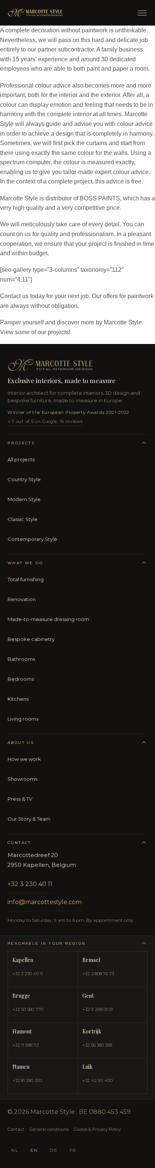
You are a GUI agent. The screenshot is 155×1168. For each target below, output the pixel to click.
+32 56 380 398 (97, 1045)
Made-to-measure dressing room (48, 619)
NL (14, 1150)
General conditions (49, 1129)
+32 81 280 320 (27, 1080)
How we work (24, 759)
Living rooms (23, 719)
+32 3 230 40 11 (30, 884)
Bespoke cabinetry (31, 639)
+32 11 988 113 (25, 1045)
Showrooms (22, 779)
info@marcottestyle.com (45, 902)
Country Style (24, 479)
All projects (21, 459)
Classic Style (23, 519)
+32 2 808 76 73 (98, 973)
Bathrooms (21, 659)
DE (53, 1150)
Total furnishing (26, 579)
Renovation (22, 599)
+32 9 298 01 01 (97, 1009)
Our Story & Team (29, 819)
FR (73, 1150)
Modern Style (24, 499)
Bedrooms (21, 679)
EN (34, 1150)
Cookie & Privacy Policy (97, 1129)
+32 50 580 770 (27, 1009)
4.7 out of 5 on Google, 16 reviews (45, 421)
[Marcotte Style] (68, 13)
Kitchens (18, 699)
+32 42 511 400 (97, 1080)
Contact (16, 1129)
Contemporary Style (32, 539)
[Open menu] (142, 13)
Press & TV (20, 799)
